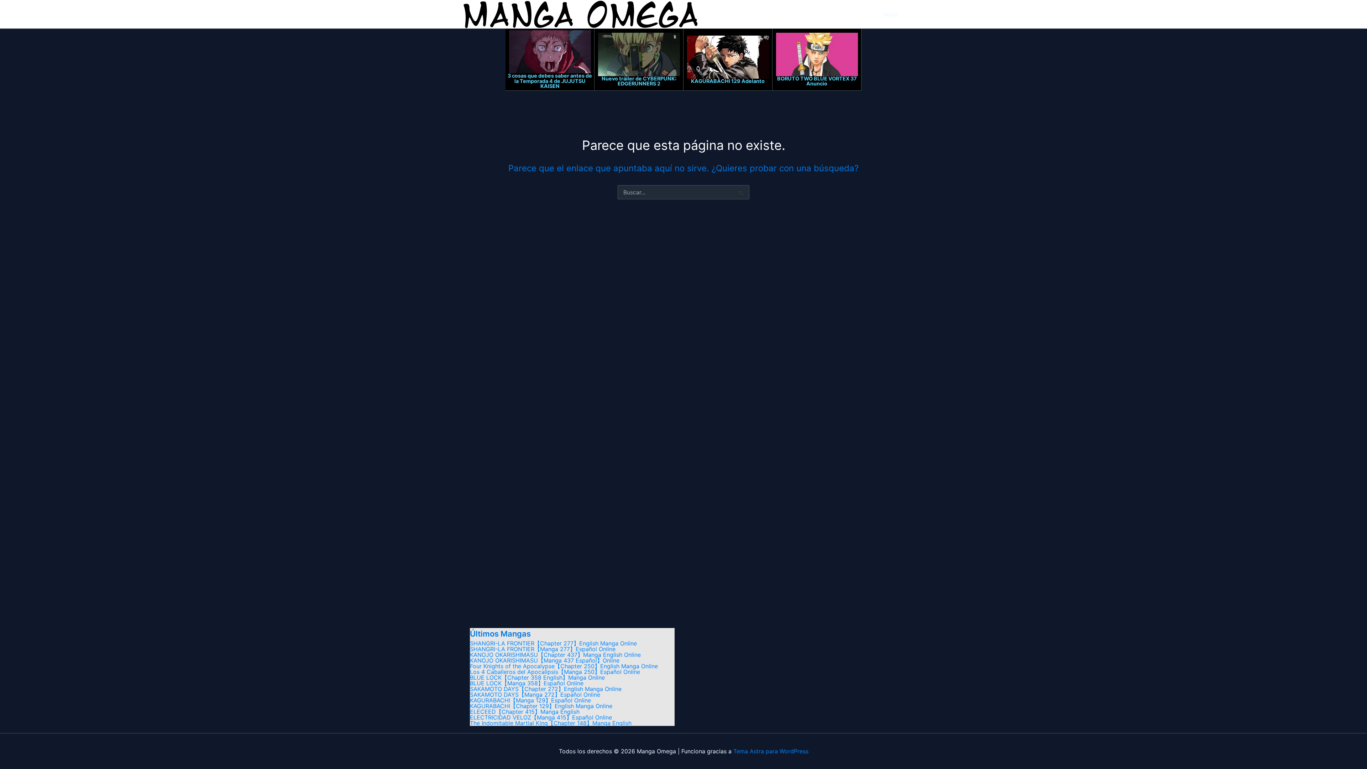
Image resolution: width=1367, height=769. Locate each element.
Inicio (891, 14)
